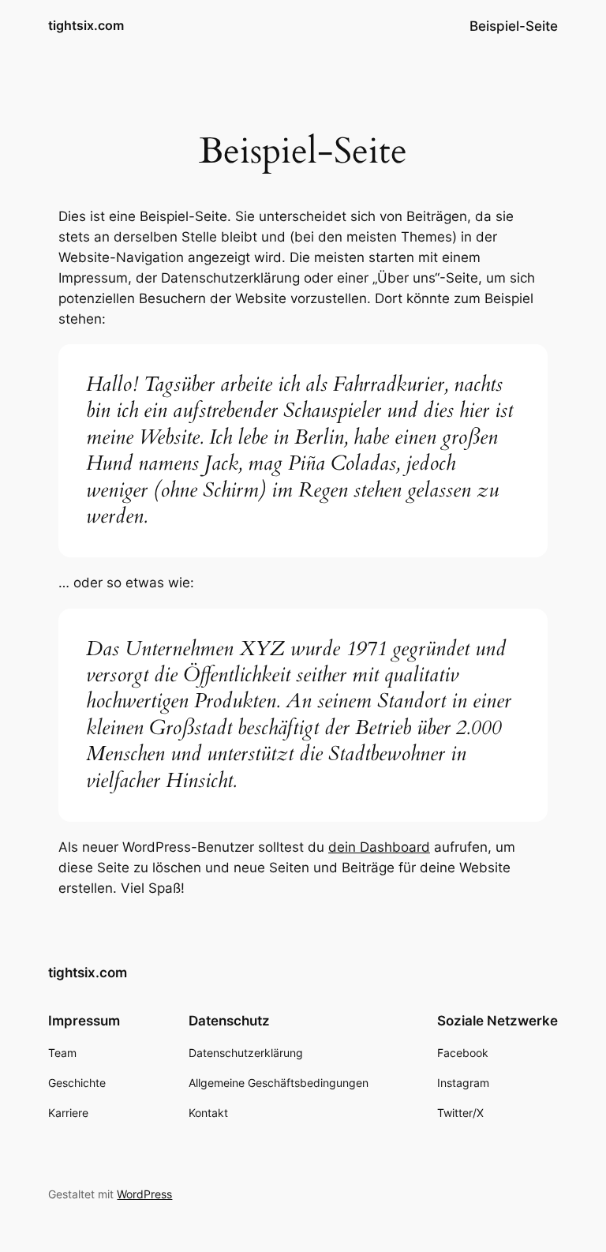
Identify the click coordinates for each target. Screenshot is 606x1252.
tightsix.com (86, 25)
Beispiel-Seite (513, 26)
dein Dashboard (379, 847)
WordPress (144, 1194)
